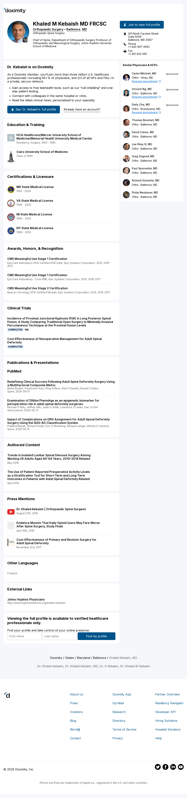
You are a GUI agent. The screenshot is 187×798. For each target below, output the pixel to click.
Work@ (75, 729)
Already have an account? (82, 109)
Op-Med (118, 703)
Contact (75, 738)
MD (84, 29)
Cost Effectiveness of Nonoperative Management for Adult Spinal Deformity (54, 340)
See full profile (36, 109)
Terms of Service (124, 729)
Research (119, 712)
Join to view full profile (144, 25)
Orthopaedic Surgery (48, 29)
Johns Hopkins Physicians (26, 599)
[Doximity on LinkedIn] (173, 767)
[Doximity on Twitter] (158, 767)
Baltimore (73, 29)
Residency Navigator (169, 703)
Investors (76, 712)
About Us (76, 694)
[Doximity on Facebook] (165, 767)
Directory (118, 720)
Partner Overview (167, 694)
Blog (73, 720)
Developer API (165, 712)
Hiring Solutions (166, 720)
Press (74, 703)
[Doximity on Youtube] (181, 767)
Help (158, 738)
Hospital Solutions (167, 729)
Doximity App (121, 694)
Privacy (117, 738)
